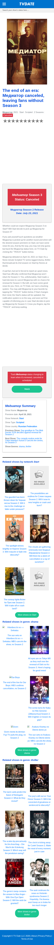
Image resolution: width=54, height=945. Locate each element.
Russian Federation (27, 426)
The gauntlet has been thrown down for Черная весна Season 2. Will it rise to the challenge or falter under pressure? (14, 503)
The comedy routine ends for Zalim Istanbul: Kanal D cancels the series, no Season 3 (24, 440)
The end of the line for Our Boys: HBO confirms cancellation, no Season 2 (14, 685)
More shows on (27, 615)
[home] (27, 5)
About (34, 936)
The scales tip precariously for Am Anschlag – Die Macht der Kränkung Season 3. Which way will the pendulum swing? (14, 847)
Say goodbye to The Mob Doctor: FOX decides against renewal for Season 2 (24, 432)
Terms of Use (27, 939)
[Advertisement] (27, 155)
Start (21, 418)
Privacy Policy (44, 936)
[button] (4, 4)
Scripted (20, 422)
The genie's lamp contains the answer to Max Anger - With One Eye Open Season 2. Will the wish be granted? (14, 897)
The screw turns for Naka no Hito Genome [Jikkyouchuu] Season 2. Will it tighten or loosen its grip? (39, 714)
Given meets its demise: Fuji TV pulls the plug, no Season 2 (15, 735)
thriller (28, 446)
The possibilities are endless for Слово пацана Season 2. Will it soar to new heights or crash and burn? (39, 499)
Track (27, 389)
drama (22, 446)
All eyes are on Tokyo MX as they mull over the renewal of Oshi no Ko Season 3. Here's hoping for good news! (39, 664)
